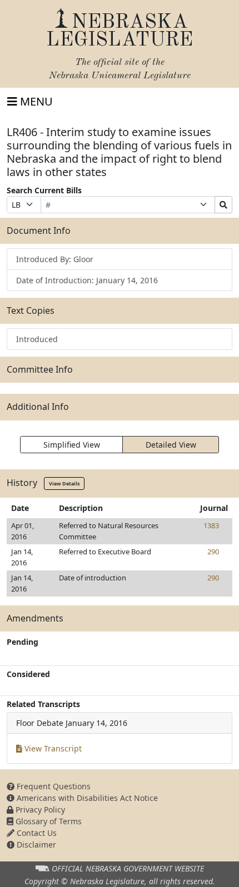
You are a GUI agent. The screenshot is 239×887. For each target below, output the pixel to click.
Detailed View (171, 444)
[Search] (223, 204)
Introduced (37, 339)
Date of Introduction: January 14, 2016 (87, 280)
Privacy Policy (39, 809)
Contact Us (35, 833)
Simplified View (71, 444)
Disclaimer (35, 844)
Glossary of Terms (47, 821)
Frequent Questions (52, 786)
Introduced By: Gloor (54, 259)
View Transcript (52, 748)
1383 (211, 525)
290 (213, 552)
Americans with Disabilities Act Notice (86, 798)
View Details (64, 483)
